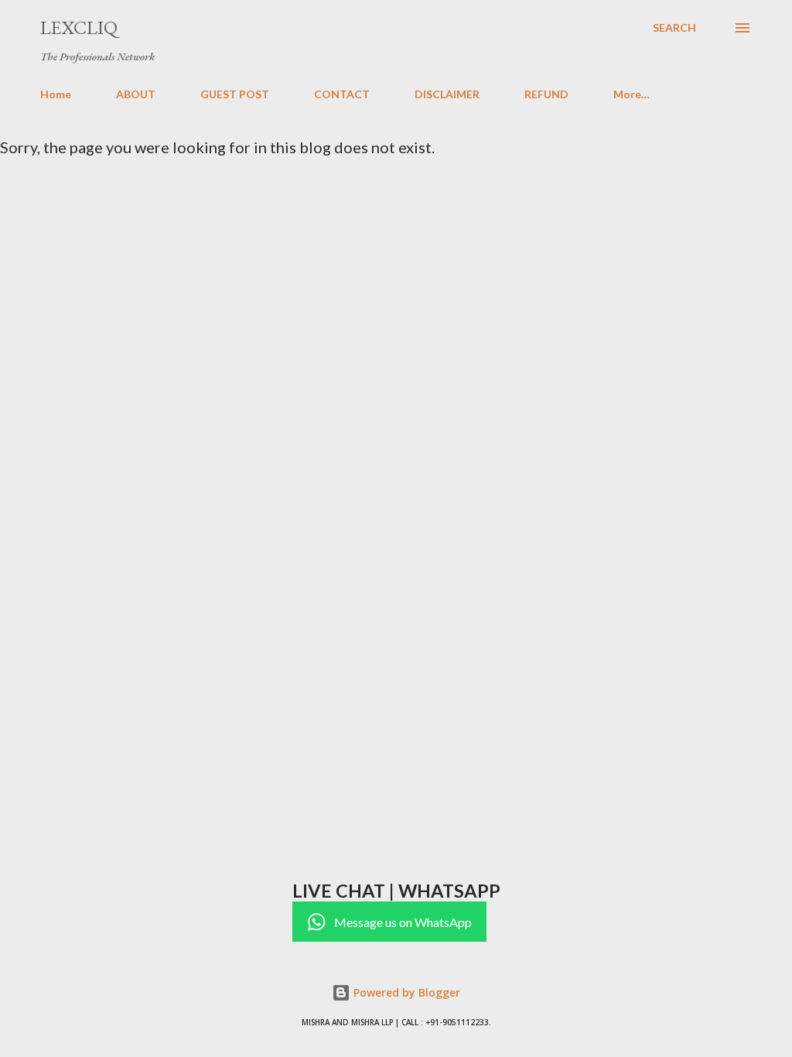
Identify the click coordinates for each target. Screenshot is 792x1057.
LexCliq (79, 27)
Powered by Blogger (405, 992)
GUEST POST (234, 94)
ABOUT (135, 94)
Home (55, 94)
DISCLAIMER (447, 94)
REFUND (546, 94)
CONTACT (342, 94)
